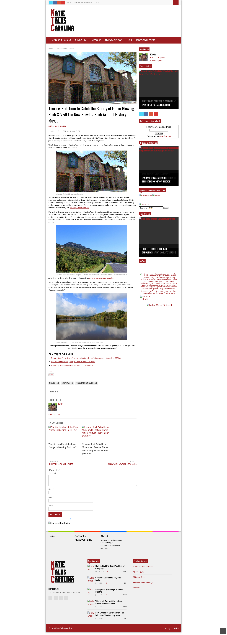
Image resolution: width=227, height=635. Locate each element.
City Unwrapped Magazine (110, 545)
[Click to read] (63, 434)
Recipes (136, 587)
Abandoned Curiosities (145, 40)
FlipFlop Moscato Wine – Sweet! (60, 464)
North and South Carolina (148, 142)
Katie (60, 404)
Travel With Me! (145, 213)
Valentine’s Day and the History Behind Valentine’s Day (108, 602)
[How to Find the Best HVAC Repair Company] (90, 568)
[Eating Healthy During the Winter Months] (90, 591)
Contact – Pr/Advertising (83, 3)
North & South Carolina (60, 40)
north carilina (67, 383)
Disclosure (104, 548)
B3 (177, 628)
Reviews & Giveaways (114, 40)
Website (51, 505)
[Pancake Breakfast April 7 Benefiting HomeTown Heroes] (159, 166)
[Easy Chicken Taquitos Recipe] (159, 89)
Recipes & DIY (96, 40)
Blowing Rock (54, 383)
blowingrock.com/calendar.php (101, 278)
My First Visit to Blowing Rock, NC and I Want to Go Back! (73, 361)
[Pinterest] (63, 2)
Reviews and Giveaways (143, 582)
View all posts (157, 60)
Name (50, 489)
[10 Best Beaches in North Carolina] (159, 237)
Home (69, 3)
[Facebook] (55, 2)
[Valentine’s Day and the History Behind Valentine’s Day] (90, 603)
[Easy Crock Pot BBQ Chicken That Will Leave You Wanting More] (90, 614)
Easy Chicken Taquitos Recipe (157, 104)
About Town (138, 572)
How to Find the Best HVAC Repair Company (110, 567)
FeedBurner (165, 136)
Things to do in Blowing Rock (86, 383)
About (97, 3)
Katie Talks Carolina (63, 628)
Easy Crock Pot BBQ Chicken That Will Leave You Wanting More (109, 613)
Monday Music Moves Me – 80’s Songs (122, 464)
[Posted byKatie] (52, 410)
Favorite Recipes (145, 66)
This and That (81, 40)
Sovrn (50, 371)
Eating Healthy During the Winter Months (109, 590)
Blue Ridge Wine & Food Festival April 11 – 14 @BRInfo (72, 365)
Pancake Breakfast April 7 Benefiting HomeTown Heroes (157, 179)
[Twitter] (51, 2)
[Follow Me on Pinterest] (159, 305)
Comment (52, 473)
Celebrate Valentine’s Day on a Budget (108, 578)
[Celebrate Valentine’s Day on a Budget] (90, 579)
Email (50, 497)
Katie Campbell (54, 414)
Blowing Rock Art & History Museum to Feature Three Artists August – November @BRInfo (86, 358)
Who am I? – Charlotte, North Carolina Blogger (111, 541)
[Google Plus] (59, 2)
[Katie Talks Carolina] (61, 31)
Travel (129, 40)
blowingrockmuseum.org (79, 207)
